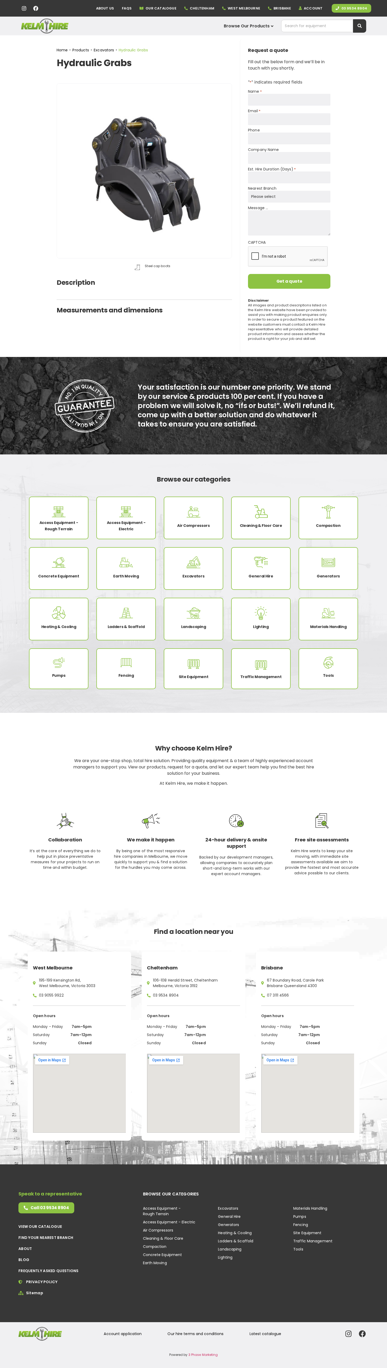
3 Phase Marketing (203, 1354)
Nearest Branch (262, 188)
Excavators (104, 50)
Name (255, 91)
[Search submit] (359, 26)
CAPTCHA (257, 242)
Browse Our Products (247, 26)
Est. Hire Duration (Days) (272, 169)
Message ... (258, 208)
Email (254, 111)
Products (80, 50)
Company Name (263, 149)
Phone (254, 130)
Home (62, 50)
